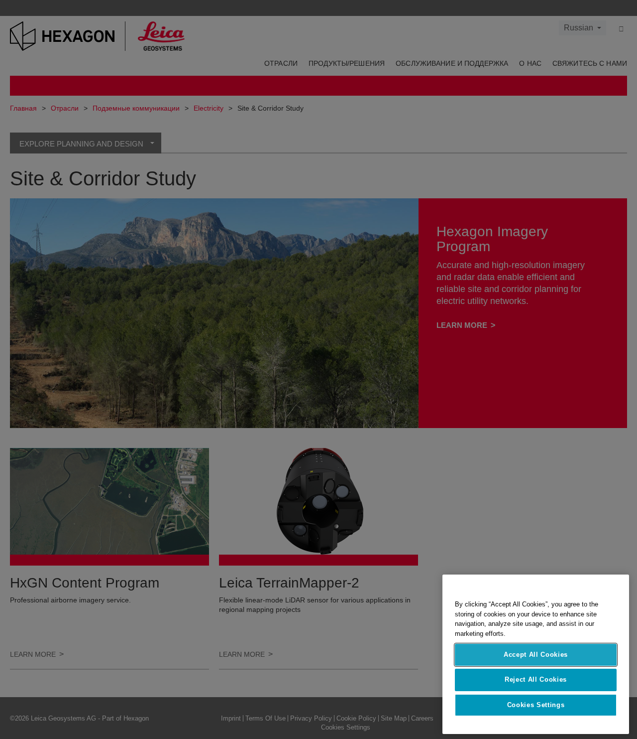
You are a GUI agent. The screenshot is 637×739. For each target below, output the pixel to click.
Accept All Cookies (536, 654)
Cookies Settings (536, 705)
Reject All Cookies (536, 679)
